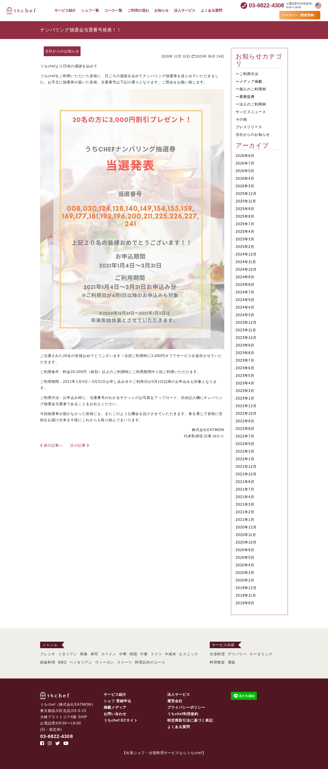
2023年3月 (245, 391)
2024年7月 (245, 292)
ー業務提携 (245, 97)
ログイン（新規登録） (300, 15)
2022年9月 (245, 421)
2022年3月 (245, 451)
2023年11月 (246, 330)
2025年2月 (245, 247)
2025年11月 (246, 201)
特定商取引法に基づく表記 (190, 720)
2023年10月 (246, 338)
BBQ (62, 662)
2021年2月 (245, 512)
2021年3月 (245, 504)
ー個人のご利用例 (251, 89)
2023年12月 (246, 322)
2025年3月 (245, 239)
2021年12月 (246, 466)
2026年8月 (245, 156)
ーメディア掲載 (249, 81)
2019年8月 (245, 603)
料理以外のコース (150, 662)
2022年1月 (245, 459)
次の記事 (76, 445)
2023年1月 (245, 398)
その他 (241, 119)
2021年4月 (245, 497)
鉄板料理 (47, 662)
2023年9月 (245, 345)
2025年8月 (245, 216)
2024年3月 (245, 315)
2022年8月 (245, 429)
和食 (84, 654)
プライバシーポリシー (186, 707)
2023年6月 (245, 368)
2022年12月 (246, 406)
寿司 (94, 654)
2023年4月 (245, 383)
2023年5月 (245, 375)
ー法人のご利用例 (251, 104)
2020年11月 (246, 535)
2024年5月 (245, 300)
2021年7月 (245, 489)
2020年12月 (246, 527)
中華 (123, 654)
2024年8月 (245, 285)
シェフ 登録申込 (117, 701)
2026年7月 (245, 163)
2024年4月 (245, 307)
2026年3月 (245, 186)
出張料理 (217, 654)
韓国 (133, 654)
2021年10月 (246, 474)
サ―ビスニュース (251, 112)
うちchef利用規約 (183, 714)
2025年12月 (246, 194)
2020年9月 (245, 550)
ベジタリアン (80, 662)
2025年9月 (245, 209)
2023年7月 (245, 360)
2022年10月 (246, 413)
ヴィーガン (104, 662)
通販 (231, 662)
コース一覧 (113, 10)
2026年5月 (245, 171)
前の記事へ (54, 445)
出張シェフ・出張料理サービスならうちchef (164, 753)
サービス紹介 (65, 10)
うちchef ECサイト (121, 720)
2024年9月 (245, 277)
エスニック (188, 654)
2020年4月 (245, 565)
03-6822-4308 (56, 736)
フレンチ (47, 654)
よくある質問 (211, 10)
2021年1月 (245, 520)
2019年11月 (246, 595)
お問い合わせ (115, 714)
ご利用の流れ (138, 10)
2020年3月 (245, 573)
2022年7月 (245, 436)
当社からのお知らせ (253, 134)
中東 (144, 654)
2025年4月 (245, 231)
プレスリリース (249, 127)
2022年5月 (245, 444)
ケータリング (261, 654)
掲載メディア (115, 707)
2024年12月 (246, 254)
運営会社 (175, 701)
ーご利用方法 (247, 74)
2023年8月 (245, 353)
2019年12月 (246, 588)
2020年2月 (245, 580)
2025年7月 (245, 224)
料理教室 (217, 662)
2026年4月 (245, 178)
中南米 (170, 654)
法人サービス (184, 10)
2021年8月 (245, 482)
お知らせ (161, 10)
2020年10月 (246, 542)
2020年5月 (245, 557)
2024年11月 (246, 262)
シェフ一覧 (90, 10)
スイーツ (124, 662)
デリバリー (237, 654)
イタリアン (67, 654)
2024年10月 (246, 269)
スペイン (108, 654)
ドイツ (156, 654)
